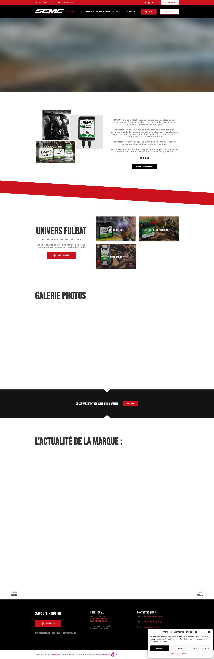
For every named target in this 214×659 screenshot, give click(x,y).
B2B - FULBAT (63, 255)
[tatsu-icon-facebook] (145, 2)
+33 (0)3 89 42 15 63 (152, 621)
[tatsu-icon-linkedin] (152, 2)
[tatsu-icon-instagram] (156, 2)
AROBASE (105, 655)
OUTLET (171, 12)
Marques (71, 11)
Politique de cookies (179, 653)
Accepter (159, 648)
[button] (209, 632)
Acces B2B (50, 623)
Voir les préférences (201, 648)
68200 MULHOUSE (98, 621)
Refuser (180, 648)
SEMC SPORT (172, 2)
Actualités (117, 11)
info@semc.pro (67, 2)
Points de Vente (103, 11)
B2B (150, 12)
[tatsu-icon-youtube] (149, 2)
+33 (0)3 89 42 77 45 (46, 2)
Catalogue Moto (87, 11)
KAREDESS (54, 655)
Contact (128, 11)
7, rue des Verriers (98, 618)
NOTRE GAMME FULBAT (144, 166)
